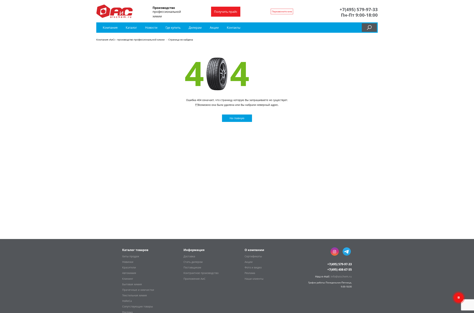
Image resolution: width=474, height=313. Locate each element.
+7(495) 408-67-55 (339, 269)
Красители (129, 267)
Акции (214, 28)
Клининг (127, 278)
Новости (151, 28)
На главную (237, 118)
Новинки (127, 262)
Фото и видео (253, 267)
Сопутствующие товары (137, 306)
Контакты (233, 28)
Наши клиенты (254, 278)
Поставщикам (192, 267)
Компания (110, 28)
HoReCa (127, 301)
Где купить (173, 28)
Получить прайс (225, 12)
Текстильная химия (134, 295)
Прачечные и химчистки (138, 290)
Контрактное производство (200, 273)
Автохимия (129, 273)
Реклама (250, 273)
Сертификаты (253, 256)
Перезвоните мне (282, 11)
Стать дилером (193, 262)
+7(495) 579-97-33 (359, 9)
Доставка (189, 256)
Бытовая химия (132, 284)
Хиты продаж (130, 256)
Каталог (132, 28)
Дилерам (195, 28)
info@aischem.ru (341, 276)
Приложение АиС (194, 278)
